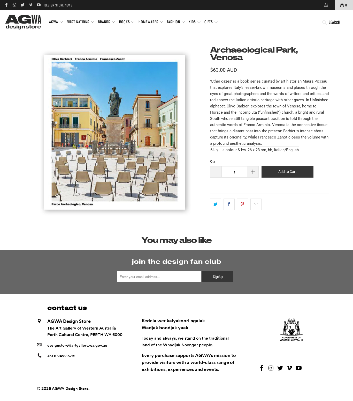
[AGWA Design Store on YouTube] (38, 5)
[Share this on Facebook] (229, 204)
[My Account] (326, 5)
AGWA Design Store (70, 388)
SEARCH (334, 22)
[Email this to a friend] (256, 204)
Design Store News (58, 5)
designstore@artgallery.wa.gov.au (77, 345)
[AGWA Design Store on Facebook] (6, 5)
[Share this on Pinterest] (242, 204)
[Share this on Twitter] (215, 204)
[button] (56, 22)
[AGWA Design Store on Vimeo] (30, 5)
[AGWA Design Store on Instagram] (14, 5)
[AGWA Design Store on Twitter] (22, 5)
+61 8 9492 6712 (61, 356)
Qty (212, 161)
